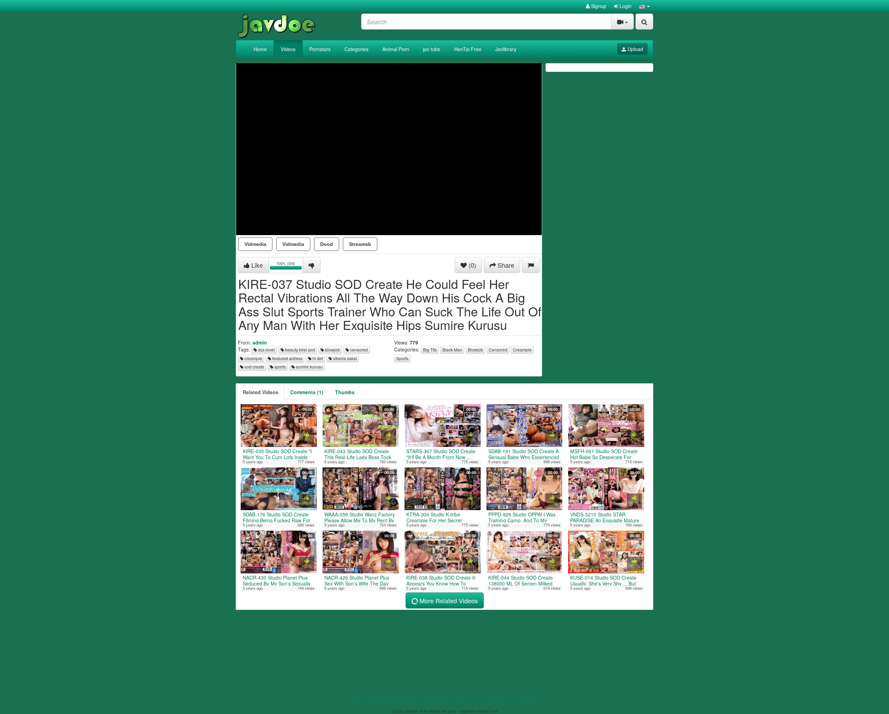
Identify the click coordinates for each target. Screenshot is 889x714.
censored (358, 349)
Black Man (452, 349)
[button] (644, 6)
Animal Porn (395, 48)
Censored (498, 349)
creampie (252, 358)
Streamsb (360, 244)
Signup (598, 5)
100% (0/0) (289, 266)
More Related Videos (448, 600)
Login (625, 5)
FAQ (356, 700)
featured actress (286, 358)
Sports (402, 358)
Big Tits (430, 349)
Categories (356, 48)
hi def (317, 358)
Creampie (522, 349)
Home (260, 48)
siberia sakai (344, 358)
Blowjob (475, 349)
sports (279, 367)
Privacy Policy (434, 700)
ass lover (266, 349)
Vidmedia (255, 244)
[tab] (260, 392)
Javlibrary (505, 48)
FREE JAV (524, 700)
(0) (471, 264)
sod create (253, 367)
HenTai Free (467, 48)
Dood (326, 244)
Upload (634, 48)
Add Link (498, 700)
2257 (478, 700)
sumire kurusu (309, 367)
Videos (288, 48)
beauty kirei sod (299, 349)
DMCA (461, 700)
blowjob (332, 349)
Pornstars (320, 48)
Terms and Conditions (390, 700)
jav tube (431, 48)
